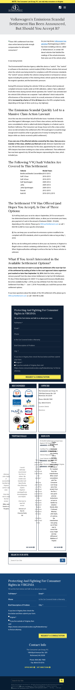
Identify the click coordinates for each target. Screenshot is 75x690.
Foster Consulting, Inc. (39, 686)
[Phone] (60, 7)
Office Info (29, 667)
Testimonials (19, 436)
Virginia (18, 362)
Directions (42, 410)
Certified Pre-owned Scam (48, 450)
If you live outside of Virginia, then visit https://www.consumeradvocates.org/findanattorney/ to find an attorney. (37, 368)
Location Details (44, 406)
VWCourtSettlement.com (49, 224)
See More (29, 547)
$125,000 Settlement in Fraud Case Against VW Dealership (51, 443)
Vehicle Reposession (47, 455)
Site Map (52, 687)
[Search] (62, 560)
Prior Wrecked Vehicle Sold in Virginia (52, 465)
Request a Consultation (37, 377)
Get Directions (43, 667)
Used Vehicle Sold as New (48, 460)
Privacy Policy (59, 684)
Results (45, 436)
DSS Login (58, 687)
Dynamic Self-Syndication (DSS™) (38, 687)
